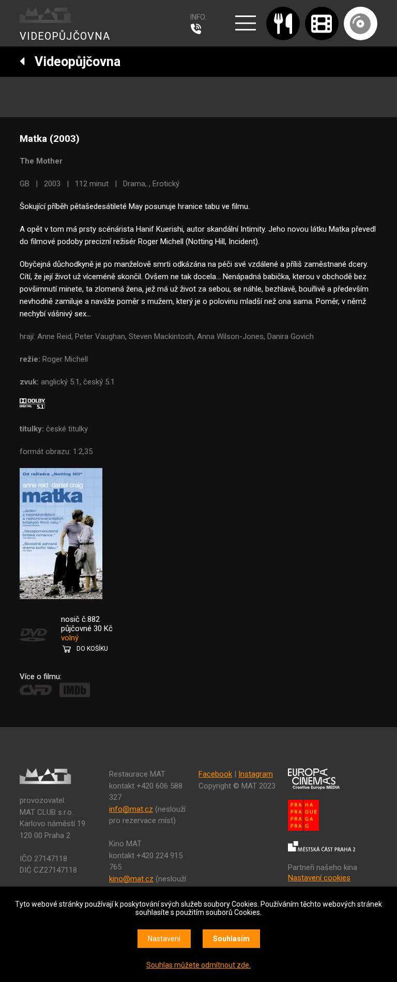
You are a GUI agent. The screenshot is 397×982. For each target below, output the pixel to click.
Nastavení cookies (319, 877)
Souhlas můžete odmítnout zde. (198, 965)
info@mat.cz (131, 809)
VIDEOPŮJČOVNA (65, 36)
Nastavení (164, 939)
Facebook (215, 774)
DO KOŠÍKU (92, 648)
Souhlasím (231, 939)
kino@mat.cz (131, 878)
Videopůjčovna (72, 61)
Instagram (255, 774)
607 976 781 (198, 29)
